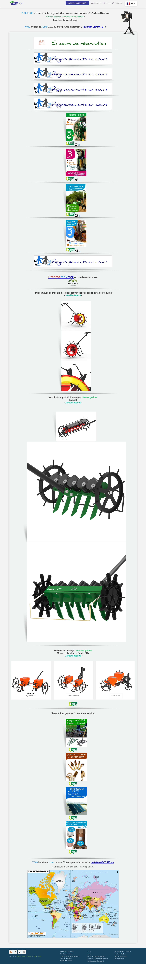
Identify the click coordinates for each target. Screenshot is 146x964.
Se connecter (119, 3)
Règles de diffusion (66, 961)
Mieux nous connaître (66, 951)
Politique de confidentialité (96, 961)
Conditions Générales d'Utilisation (98, 959)
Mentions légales (120, 954)
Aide (89, 954)
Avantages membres (66, 954)
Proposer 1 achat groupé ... (77, 3)
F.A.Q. (89, 951)
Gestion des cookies (121, 956)
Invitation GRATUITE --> (94, 26)
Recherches (97, 3)
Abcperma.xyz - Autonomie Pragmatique (29, 956)
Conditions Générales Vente (96, 956)
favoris (108, 3)
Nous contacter (119, 959)
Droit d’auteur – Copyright (123, 951)
